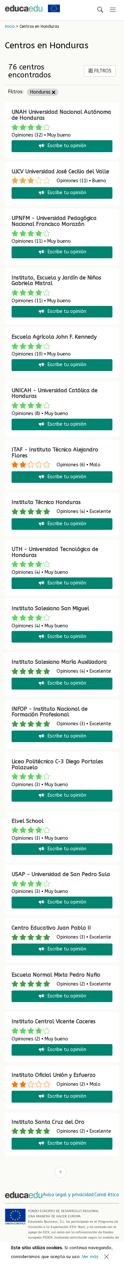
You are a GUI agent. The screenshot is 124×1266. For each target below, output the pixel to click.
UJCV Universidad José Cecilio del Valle (60, 171)
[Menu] (112, 10)
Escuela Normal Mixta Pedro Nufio (56, 975)
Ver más (90, 1256)
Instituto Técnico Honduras (46, 502)
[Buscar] (100, 10)
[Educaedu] (23, 8)
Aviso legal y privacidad (68, 1195)
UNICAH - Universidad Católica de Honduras (55, 393)
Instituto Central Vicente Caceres (54, 1021)
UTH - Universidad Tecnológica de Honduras (55, 552)
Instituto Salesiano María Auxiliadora (59, 662)
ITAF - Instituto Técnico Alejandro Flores (55, 452)
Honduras (41, 92)
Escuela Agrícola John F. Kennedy (54, 337)
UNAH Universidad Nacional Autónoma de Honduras (61, 115)
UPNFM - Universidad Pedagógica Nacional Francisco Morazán (54, 221)
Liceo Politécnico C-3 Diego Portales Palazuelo (57, 764)
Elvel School (28, 821)
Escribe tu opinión (67, 146)
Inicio (10, 26)
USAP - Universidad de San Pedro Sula (61, 874)
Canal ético (106, 1195)
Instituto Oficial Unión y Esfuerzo (54, 1075)
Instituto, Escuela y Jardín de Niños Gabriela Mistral (56, 280)
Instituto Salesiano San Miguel (50, 608)
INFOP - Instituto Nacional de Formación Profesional (50, 712)
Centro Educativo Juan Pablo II (51, 928)
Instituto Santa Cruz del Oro (48, 1122)
